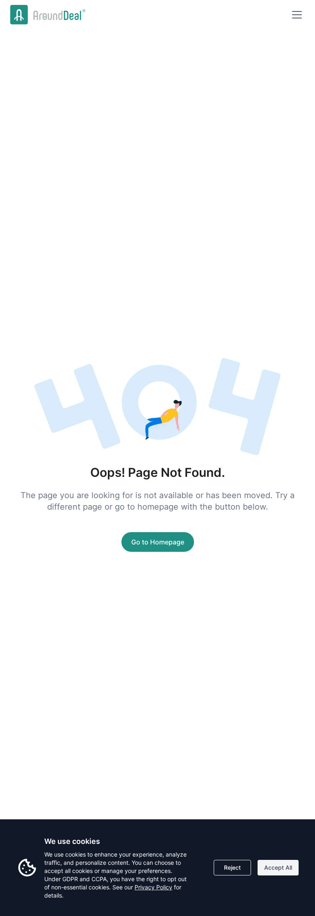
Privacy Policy (153, 887)
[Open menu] (297, 15)
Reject (232, 867)
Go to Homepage (157, 542)
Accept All (278, 867)
